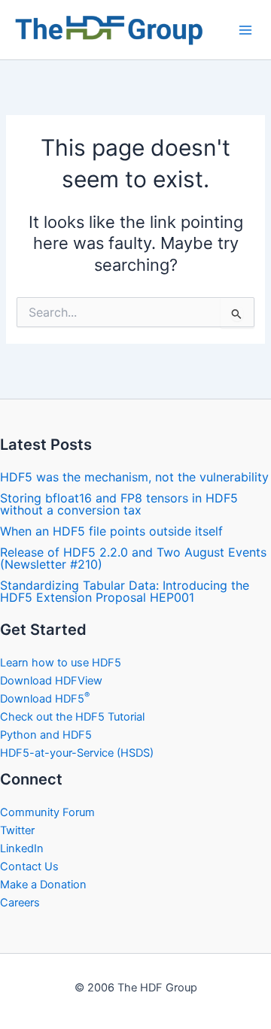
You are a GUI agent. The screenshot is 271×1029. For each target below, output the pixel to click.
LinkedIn (22, 848)
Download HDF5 (45, 699)
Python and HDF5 (46, 735)
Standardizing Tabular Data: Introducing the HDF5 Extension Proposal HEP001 (124, 591)
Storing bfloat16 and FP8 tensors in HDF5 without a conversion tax (119, 504)
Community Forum (47, 812)
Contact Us (29, 866)
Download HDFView (51, 681)
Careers (20, 902)
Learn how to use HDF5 (60, 662)
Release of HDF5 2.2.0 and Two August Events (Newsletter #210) (133, 558)
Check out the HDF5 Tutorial (72, 717)
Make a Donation (43, 884)
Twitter (17, 830)
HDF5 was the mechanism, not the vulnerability (134, 476)
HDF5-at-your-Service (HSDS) (77, 753)
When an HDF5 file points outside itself (111, 531)
